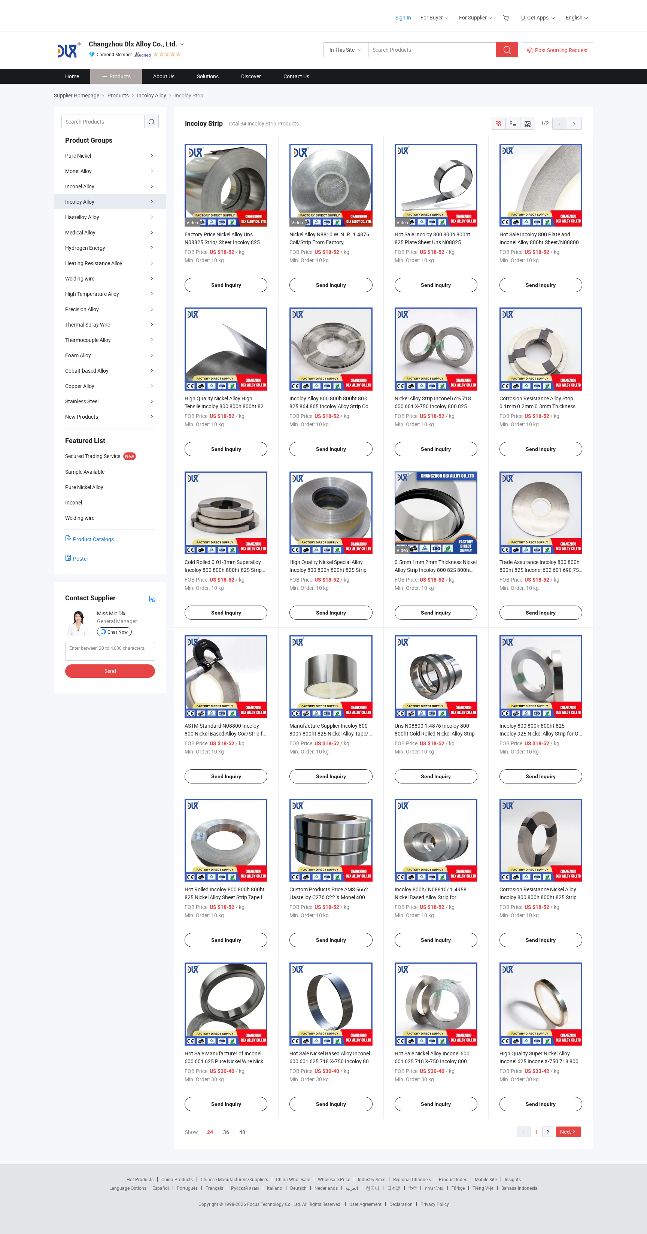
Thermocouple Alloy (88, 339)
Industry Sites (371, 1179)
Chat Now (117, 632)
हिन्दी (412, 1188)
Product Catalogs (93, 539)
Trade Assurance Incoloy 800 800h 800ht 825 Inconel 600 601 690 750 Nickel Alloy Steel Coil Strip (540, 569)
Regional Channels (412, 1179)
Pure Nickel (78, 155)
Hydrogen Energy (85, 247)
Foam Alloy (78, 355)
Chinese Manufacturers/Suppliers (234, 1179)
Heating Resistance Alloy (93, 263)
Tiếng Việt (483, 1188)
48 (242, 1132)
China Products (177, 1179)
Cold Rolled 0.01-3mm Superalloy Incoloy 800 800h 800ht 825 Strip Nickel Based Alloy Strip (223, 569)
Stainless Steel (81, 401)
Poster (80, 558)
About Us (163, 76)
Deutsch (298, 1188)
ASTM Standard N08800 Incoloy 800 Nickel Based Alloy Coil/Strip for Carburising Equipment (226, 733)
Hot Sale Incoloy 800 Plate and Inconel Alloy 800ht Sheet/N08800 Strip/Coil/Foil (539, 242)
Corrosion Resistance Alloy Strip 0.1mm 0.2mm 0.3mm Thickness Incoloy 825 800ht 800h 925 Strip (538, 406)
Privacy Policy (434, 1204)
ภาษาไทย (434, 1188)
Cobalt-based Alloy (87, 370)
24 (210, 1132)
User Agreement (365, 1204)
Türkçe (458, 1188)
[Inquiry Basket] (507, 17)
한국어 (372, 1188)
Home (72, 76)
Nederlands (326, 1188)
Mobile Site (486, 1179)
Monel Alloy (78, 171)
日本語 (394, 1188)
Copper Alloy (79, 385)
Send (110, 670)
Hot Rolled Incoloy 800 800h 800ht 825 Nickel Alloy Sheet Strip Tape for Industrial (226, 897)
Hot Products (140, 1179)
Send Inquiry (226, 285)
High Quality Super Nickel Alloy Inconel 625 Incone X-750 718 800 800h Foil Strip (538, 1061)
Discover (251, 76)
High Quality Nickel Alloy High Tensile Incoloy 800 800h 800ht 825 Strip (226, 406)
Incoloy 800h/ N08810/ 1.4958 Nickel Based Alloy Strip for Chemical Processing (431, 897)
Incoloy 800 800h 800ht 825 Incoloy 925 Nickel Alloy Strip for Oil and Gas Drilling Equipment (540, 733)
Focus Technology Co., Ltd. (274, 1204)
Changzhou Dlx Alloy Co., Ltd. (133, 44)
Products (120, 76)
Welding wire (79, 278)
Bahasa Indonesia (519, 1188)
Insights (513, 1179)
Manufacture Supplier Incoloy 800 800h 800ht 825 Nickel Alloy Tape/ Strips (328, 733)
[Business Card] (152, 598)
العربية (352, 1188)
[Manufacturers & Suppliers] (102, 15)
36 (226, 1132)
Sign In (403, 17)
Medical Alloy (80, 232)
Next (565, 1131)
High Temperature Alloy (92, 293)
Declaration (401, 1204)
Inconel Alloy (79, 186)
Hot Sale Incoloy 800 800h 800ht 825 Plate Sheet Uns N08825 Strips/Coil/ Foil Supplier (432, 242)
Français (214, 1188)
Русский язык (245, 1188)
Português (187, 1188)
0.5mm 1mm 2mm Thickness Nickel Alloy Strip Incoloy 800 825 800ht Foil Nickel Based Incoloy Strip (436, 569)
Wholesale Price (334, 1179)
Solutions (208, 76)
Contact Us (296, 76)
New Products (81, 416)
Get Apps (538, 17)
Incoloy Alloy (79, 201)
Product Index (453, 1179)
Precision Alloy (82, 309)
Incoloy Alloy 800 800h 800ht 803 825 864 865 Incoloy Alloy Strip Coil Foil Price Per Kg (330, 406)
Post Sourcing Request (561, 50)
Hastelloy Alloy (82, 217)
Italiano (274, 1188)
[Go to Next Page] (574, 123)
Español (160, 1188)
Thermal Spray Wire (87, 324)
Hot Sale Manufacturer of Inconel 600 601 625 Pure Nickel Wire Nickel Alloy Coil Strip (226, 1061)
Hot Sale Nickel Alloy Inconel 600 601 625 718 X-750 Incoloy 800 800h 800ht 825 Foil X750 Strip (432, 1061)
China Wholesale (293, 1179)
